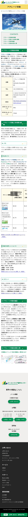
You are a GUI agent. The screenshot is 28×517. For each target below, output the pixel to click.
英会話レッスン (6, 480)
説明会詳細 (14, 434)
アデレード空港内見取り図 (10, 43)
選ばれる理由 (5, 478)
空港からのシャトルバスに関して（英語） (13, 271)
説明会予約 (5, 453)
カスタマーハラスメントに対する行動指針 (12, 502)
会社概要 (4, 495)
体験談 (4, 468)
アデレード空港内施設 (9, 41)
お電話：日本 (7, 419)
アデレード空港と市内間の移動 (11, 39)
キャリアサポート (6, 485)
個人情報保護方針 (6, 499)
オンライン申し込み (7, 460)
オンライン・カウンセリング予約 (10, 458)
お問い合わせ (14, 401)
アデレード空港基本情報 (10, 37)
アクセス (4, 497)
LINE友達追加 (5, 455)
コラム (4, 470)
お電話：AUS (20, 419)
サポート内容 (5, 482)
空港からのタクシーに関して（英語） (12, 293)
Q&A (3, 487)
